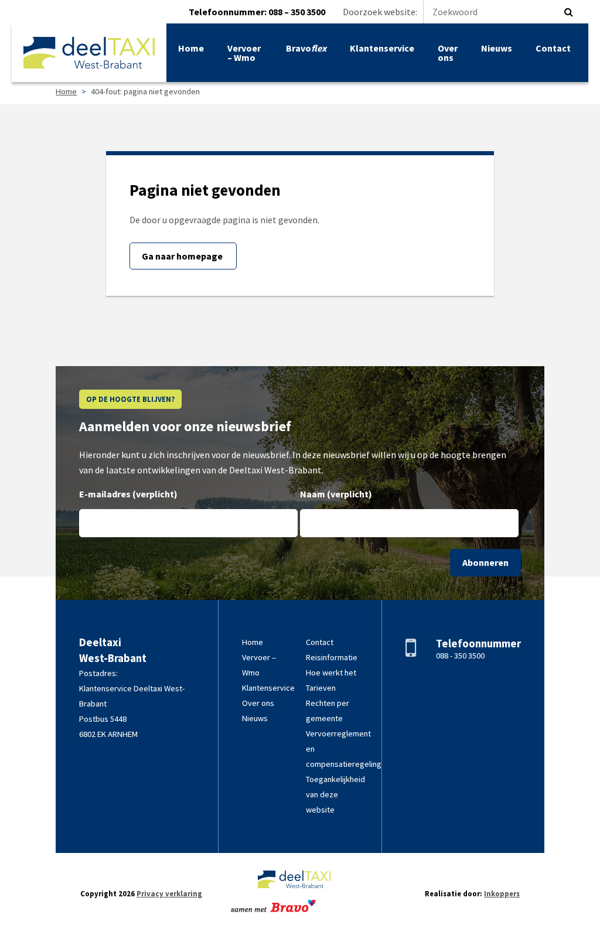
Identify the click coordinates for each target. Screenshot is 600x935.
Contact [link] (553, 48)
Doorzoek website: (380, 12)
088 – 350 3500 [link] (296, 12)
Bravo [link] (306, 48)
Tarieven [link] (321, 688)
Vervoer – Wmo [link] (244, 52)
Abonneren (485, 562)
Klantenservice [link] (382, 48)
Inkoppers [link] (502, 893)
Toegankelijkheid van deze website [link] (335, 794)
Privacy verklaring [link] (169, 893)
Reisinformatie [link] (331, 657)
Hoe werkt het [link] (331, 672)
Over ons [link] (448, 52)
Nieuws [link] (496, 48)
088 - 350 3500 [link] (460, 655)
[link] (89, 52)
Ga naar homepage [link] (183, 256)
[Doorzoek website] (569, 11)
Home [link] (191, 48)
